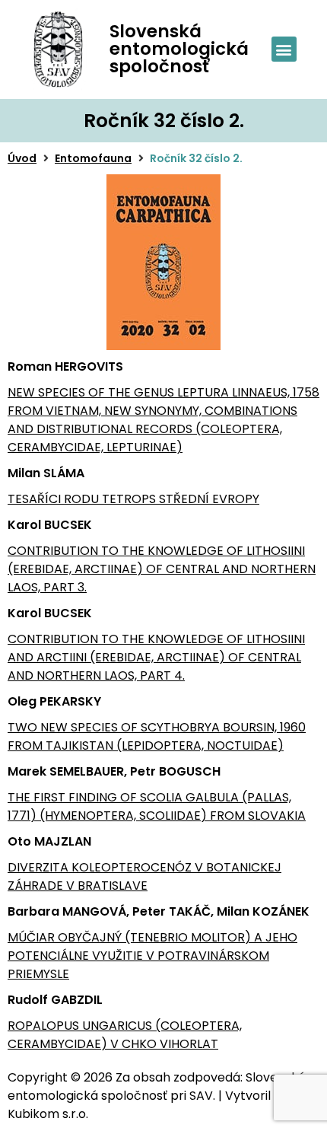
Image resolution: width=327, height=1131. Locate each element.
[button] (284, 49)
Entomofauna (93, 158)
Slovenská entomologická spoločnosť (179, 48)
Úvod (22, 158)
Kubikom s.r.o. (48, 1114)
